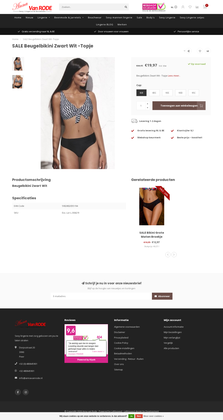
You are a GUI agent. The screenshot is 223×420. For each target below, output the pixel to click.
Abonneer (164, 296)
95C (194, 92)
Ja (131, 416)
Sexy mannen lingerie (119, 17)
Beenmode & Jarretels (67, 17)
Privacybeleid (121, 337)
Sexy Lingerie (167, 17)
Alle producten (171, 348)
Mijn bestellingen (173, 332)
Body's (151, 17)
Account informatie (174, 326)
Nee (139, 416)
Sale (139, 17)
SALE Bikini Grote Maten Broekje (151, 235)
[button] (168, 254)
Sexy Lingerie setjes (192, 17)
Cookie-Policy (121, 342)
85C (154, 92)
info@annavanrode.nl (31, 378)
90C (167, 92)
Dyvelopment (152, 411)
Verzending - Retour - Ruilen (129, 358)
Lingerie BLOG (104, 24)
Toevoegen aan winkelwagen (179, 105)
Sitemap (118, 369)
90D (181, 92)
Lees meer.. (174, 75)
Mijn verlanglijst (172, 337)
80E (141, 92)
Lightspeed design (133, 411)
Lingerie (42, 17)
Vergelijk (168, 342)
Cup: (139, 85)
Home (17, 17)
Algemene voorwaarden (127, 326)
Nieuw (29, 17)
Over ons (119, 364)
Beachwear (95, 17)
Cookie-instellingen (124, 348)
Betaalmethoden (123, 353)
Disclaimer (119, 332)
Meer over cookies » (154, 416)
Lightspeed (116, 411)
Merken (122, 24)
